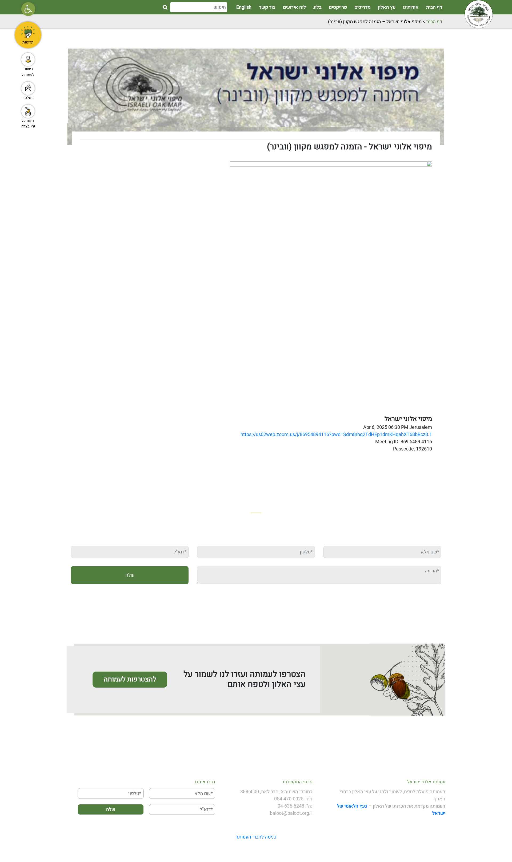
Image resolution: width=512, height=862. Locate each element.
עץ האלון (386, 7)
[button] (28, 9)
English (243, 7)
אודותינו (411, 7)
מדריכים (362, 7)
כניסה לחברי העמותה (256, 837)
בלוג (317, 7)
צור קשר (267, 7)
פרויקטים (338, 7)
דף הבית (434, 7)
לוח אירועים (294, 7)
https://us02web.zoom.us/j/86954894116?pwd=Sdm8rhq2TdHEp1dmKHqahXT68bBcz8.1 (336, 434)
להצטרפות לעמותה (130, 679)
